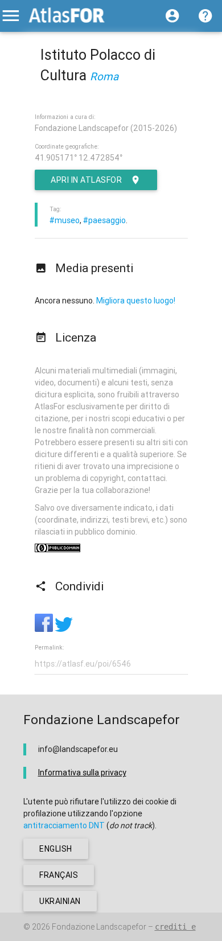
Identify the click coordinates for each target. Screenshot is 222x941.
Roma (104, 76)
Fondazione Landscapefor (99, 927)
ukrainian (60, 901)
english (55, 849)
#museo (65, 220)
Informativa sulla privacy (82, 772)
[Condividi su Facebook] (45, 629)
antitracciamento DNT (64, 825)
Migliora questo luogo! (135, 300)
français (58, 875)
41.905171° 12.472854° (78, 158)
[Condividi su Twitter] (64, 629)
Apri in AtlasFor (86, 180)
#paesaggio (104, 220)
